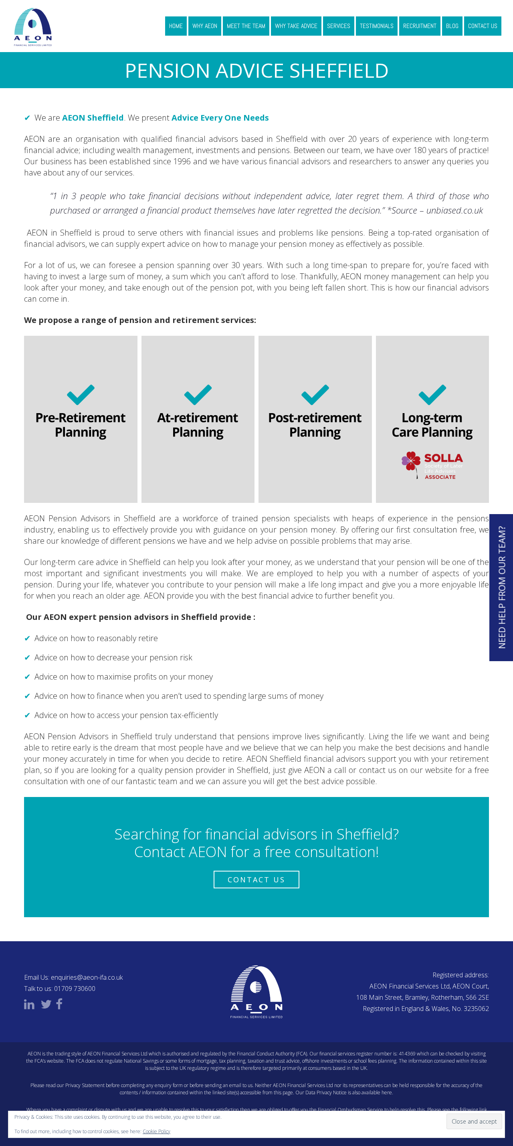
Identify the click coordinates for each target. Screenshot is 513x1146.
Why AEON (204, 26)
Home (176, 26)
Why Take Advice (296, 26)
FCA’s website (49, 1060)
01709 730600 (74, 988)
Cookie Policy (156, 1131)
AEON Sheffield (93, 117)
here (387, 1092)
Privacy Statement (85, 1085)
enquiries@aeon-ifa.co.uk (87, 977)
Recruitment (419, 26)
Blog (452, 26)
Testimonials (377, 26)
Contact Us (482, 26)
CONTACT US (256, 879)
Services (338, 26)
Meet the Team (246, 26)
